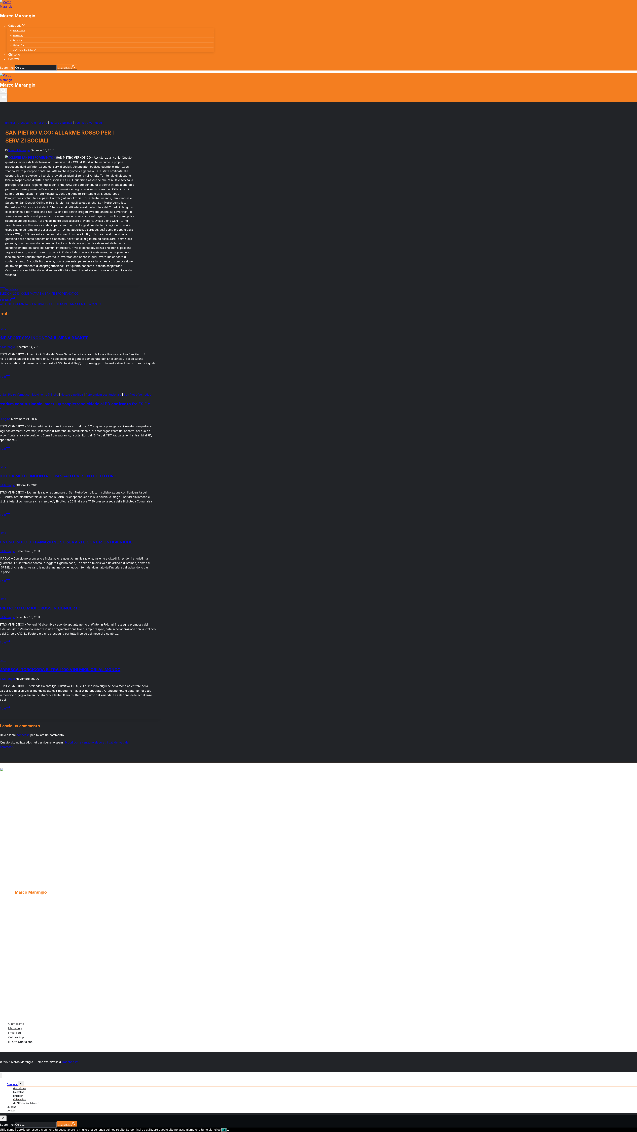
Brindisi (10, 122)
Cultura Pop (19, 45)
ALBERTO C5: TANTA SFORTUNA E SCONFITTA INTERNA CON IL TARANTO (50, 302)
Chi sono (14, 54)
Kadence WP (70, 1062)
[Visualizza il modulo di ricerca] (3, 91)
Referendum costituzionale (103, 394)
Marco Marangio (19, 150)
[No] (228, 1130)
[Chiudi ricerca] (3, 1118)
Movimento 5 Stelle (45, 394)
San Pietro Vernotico (88, 122)
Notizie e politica (61, 122)
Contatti (13, 59)
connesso (23, 735)
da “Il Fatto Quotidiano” (24, 50)
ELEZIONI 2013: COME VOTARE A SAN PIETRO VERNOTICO (39, 291)
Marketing (18, 35)
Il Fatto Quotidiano (20, 1042)
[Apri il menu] (3, 98)
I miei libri (17, 40)
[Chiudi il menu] (1, 1075)
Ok (224, 1130)
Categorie (12, 1084)
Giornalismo (19, 30)
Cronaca (23, 122)
